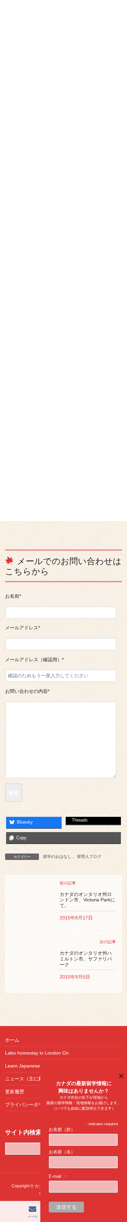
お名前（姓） (62, 1129)
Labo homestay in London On (37, 1053)
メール (32, 1216)
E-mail (58, 1176)
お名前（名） (62, 1151)
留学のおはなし (57, 856)
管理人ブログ (89, 856)
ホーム (12, 1040)
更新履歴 (14, 1091)
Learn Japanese (22, 1065)
